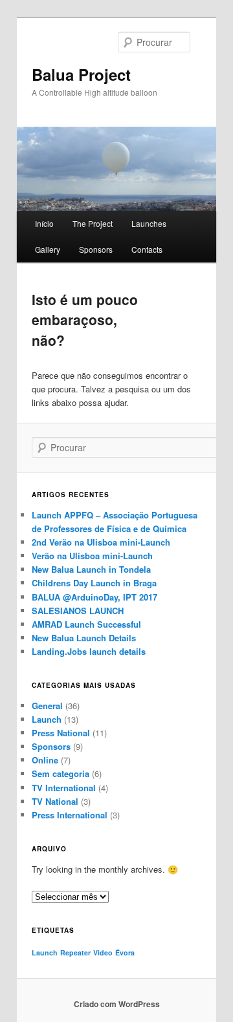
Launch (46, 719)
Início (44, 223)
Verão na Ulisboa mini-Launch (92, 555)
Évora (125, 952)
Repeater (75, 952)
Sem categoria (60, 773)
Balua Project (81, 74)
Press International (69, 815)
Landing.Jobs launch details (89, 651)
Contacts (146, 249)
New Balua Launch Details (84, 638)
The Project (92, 223)
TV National (55, 801)
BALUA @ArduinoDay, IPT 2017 (94, 597)
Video (103, 952)
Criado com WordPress (117, 1004)
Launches (148, 223)
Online (45, 760)
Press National (61, 733)
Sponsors (96, 249)
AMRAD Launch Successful (86, 624)
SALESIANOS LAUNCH (78, 610)
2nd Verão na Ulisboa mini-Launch (101, 542)
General (47, 705)
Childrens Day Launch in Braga (94, 583)
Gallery (47, 249)
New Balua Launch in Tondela (91, 569)
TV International (64, 788)
